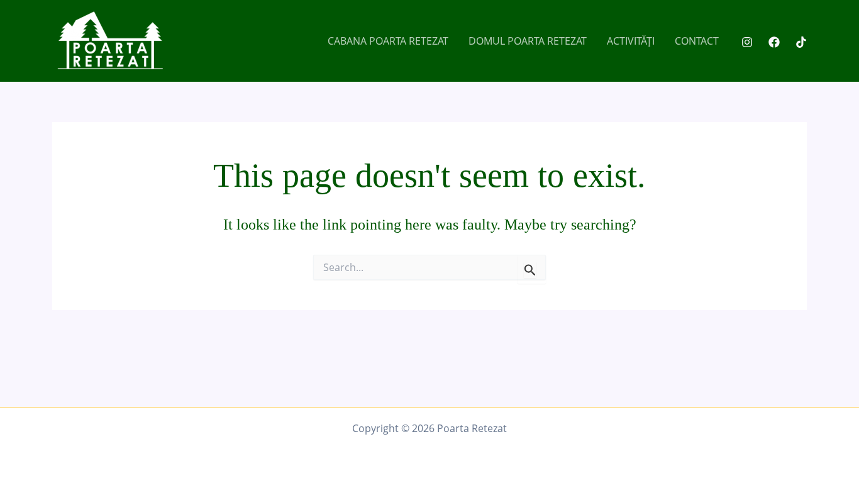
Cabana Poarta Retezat (388, 41)
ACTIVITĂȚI (631, 41)
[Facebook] (774, 42)
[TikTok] (801, 42)
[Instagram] (747, 42)
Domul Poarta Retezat (527, 41)
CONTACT (697, 41)
